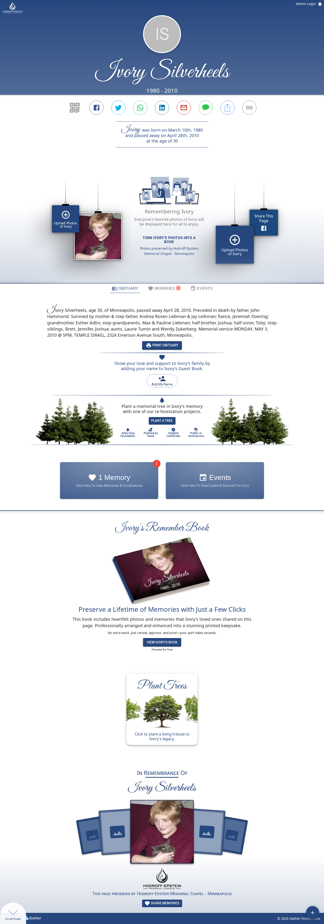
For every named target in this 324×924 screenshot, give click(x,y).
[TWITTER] (118, 108)
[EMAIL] (184, 108)
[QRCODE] (75, 108)
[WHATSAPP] (140, 108)
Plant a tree (162, 421)
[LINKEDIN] (162, 108)
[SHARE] (227, 108)
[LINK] (249, 108)
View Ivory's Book (162, 642)
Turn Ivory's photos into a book (169, 240)
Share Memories (164, 903)
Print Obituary (165, 345)
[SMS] (206, 108)
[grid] (162, 223)
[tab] (125, 288)
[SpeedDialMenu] (312, 912)
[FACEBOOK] (96, 108)
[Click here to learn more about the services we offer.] (162, 878)
